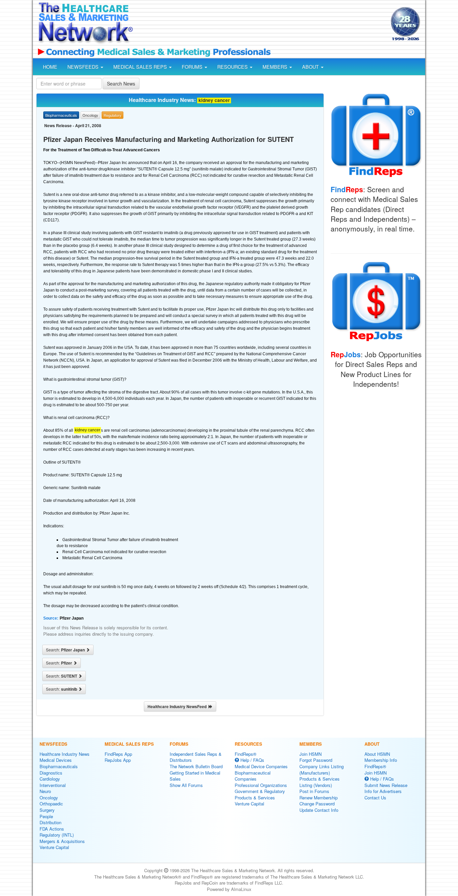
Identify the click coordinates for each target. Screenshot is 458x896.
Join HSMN (310, 754)
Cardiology (50, 779)
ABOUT (311, 66)
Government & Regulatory (260, 791)
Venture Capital (54, 847)
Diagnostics (51, 773)
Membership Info (380, 760)
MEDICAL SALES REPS (140, 66)
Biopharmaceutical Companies (253, 776)
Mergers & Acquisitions (62, 841)
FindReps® (245, 754)
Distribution (50, 822)
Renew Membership (318, 797)
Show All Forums (186, 785)
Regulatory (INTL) (57, 835)
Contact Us (375, 797)
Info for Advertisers (383, 791)
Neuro (45, 791)
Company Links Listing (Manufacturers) (321, 769)
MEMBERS (276, 66)
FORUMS (193, 66)
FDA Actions (52, 829)
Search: (66, 650)
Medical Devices (56, 760)
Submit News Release (385, 785)
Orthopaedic (51, 803)
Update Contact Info (318, 810)
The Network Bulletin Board (196, 766)
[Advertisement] (261, 24)
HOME (50, 66)
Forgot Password (315, 760)
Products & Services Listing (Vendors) (319, 782)
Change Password (317, 803)
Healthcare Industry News (65, 754)
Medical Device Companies (261, 766)
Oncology (49, 797)
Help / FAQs (251, 760)
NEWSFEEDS (83, 66)
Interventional (53, 785)
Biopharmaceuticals (59, 766)
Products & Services (255, 797)
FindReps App (118, 754)
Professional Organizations (261, 785)
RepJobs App (118, 760)
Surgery (47, 810)
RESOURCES (233, 66)
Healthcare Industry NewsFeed (178, 706)
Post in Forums (314, 791)
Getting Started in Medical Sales (195, 776)
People (46, 816)
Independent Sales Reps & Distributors (196, 757)
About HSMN (377, 754)
